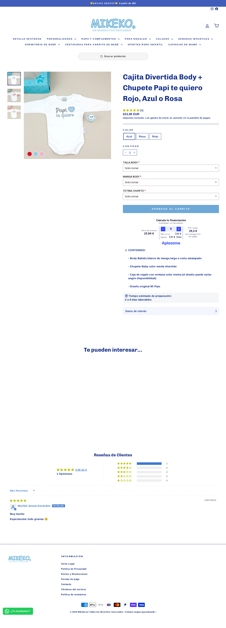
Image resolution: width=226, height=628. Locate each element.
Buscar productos (115, 56)
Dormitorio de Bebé (41, 44)
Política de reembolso (73, 594)
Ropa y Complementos (99, 39)
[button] (131, 110)
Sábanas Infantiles (194, 39)
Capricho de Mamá (183, 44)
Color (128, 130)
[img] (18, 500)
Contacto (66, 584)
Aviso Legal (68, 563)
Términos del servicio (73, 589)
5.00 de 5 (81, 469)
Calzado (163, 39)
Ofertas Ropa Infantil (145, 44)
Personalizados (60, 39)
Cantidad (131, 146)
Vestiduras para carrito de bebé (92, 44)
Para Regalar (136, 39)
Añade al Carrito (32, 409)
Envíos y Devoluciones (74, 574)
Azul (129, 136)
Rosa (142, 136)
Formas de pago (70, 579)
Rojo (155, 136)
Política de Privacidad (74, 569)
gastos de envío (159, 118)
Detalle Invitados (27, 39)
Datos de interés (136, 311)
